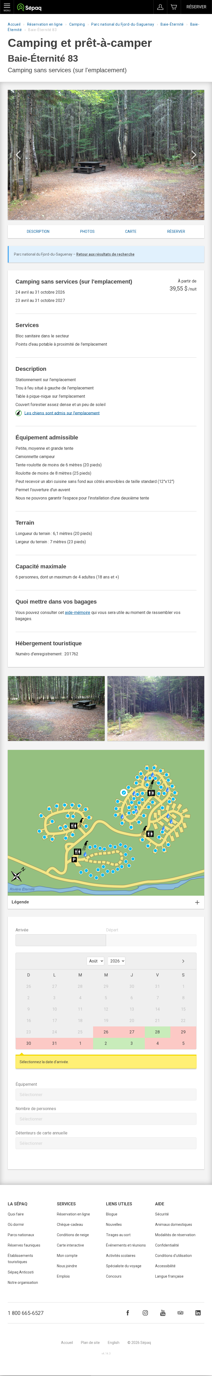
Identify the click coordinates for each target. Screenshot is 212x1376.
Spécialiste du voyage (123, 1266)
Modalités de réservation (175, 1235)
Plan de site (90, 1343)
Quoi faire (16, 1214)
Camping (77, 24)
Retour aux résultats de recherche (105, 254)
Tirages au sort (118, 1235)
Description (38, 231)
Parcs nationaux (21, 1235)
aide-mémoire (77, 612)
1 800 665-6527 (25, 1313)
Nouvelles (114, 1224)
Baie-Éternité (172, 24)
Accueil (14, 24)
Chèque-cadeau (70, 1224)
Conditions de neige (73, 1235)
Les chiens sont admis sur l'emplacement (62, 412)
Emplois (63, 1276)
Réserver (196, 6)
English (113, 1343)
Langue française (169, 1276)
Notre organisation (23, 1282)
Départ (112, 930)
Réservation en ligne (45, 24)
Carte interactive (70, 1245)
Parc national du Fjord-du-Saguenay (122, 24)
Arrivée (22, 930)
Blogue (111, 1214)
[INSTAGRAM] (145, 1313)
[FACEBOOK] (128, 1313)
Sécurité (162, 1214)
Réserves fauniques (24, 1245)
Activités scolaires (120, 1256)
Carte (131, 231)
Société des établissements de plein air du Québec (29, 7)
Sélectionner (31, 1094)
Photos (87, 231)
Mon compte (67, 1256)
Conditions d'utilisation (173, 1256)
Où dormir (16, 1224)
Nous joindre (67, 1266)
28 (157, 1032)
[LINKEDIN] (198, 1313)
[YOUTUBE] (163, 1313)
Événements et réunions (126, 1245)
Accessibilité (165, 1266)
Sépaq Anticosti (21, 1272)
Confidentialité (167, 1245)
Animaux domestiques (173, 1224)
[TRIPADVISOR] (180, 1313)
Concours (114, 1276)
